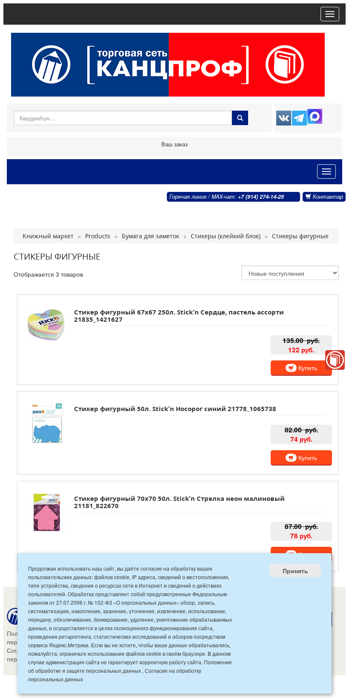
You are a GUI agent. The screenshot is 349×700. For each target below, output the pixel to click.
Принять (295, 570)
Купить (307, 367)
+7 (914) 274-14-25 (261, 196)
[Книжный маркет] (335, 360)
